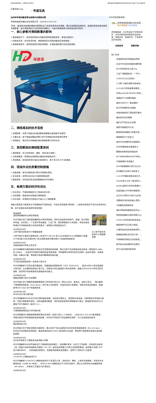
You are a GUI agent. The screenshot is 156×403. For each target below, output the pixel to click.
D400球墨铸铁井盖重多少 (127, 147)
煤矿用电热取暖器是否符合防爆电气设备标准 (129, 211)
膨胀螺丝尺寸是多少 (125, 137)
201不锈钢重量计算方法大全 (128, 166)
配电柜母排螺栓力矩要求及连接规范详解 (129, 133)
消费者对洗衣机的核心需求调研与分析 (129, 201)
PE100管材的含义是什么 (126, 69)
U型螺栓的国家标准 (124, 205)
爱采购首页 (111, 3)
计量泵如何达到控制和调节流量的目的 (129, 231)
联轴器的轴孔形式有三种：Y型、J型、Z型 (128, 235)
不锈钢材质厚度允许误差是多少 (129, 240)
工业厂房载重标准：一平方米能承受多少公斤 (129, 75)
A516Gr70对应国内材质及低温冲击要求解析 (129, 221)
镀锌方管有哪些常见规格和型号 (129, 143)
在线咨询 (119, 46)
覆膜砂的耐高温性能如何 (127, 152)
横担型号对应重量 (124, 118)
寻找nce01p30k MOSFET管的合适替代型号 (129, 94)
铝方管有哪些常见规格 (126, 108)
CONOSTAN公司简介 (125, 79)
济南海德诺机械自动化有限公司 (130, 23)
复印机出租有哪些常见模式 (128, 244)
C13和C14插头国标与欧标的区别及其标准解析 (129, 84)
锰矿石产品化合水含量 (126, 122)
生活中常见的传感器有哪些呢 (129, 64)
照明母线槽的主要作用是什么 (129, 215)
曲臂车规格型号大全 (125, 127)
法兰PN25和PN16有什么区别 (128, 195)
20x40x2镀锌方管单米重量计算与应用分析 (129, 187)
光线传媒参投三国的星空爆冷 (129, 113)
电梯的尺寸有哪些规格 (126, 98)
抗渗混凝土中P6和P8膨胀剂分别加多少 (129, 192)
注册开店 (142, 3)
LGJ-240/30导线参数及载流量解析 (128, 89)
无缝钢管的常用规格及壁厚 (128, 59)
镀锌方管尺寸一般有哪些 (127, 103)
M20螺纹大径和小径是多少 (127, 171)
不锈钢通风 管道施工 (125, 161)
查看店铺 (135, 46)
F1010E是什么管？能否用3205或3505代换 (129, 182)
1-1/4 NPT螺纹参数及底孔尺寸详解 (129, 177)
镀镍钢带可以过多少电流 (127, 225)
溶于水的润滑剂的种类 (126, 249)
